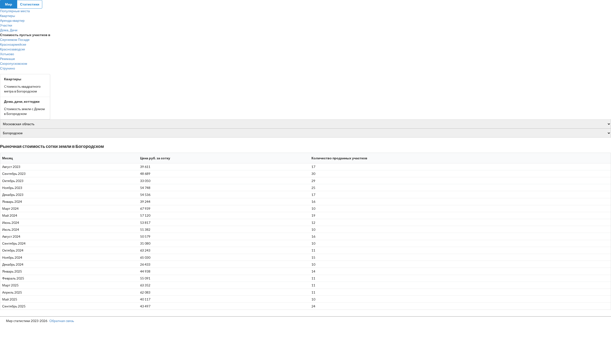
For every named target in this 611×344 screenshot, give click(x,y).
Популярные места (15, 11)
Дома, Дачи (8, 30)
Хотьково (7, 54)
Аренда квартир (12, 20)
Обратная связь (61, 321)
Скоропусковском (13, 63)
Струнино (7, 68)
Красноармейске (13, 44)
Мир (8, 4)
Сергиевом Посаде (15, 40)
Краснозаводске (12, 49)
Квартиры (7, 16)
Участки (6, 25)
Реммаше (7, 59)
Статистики (29, 4)
